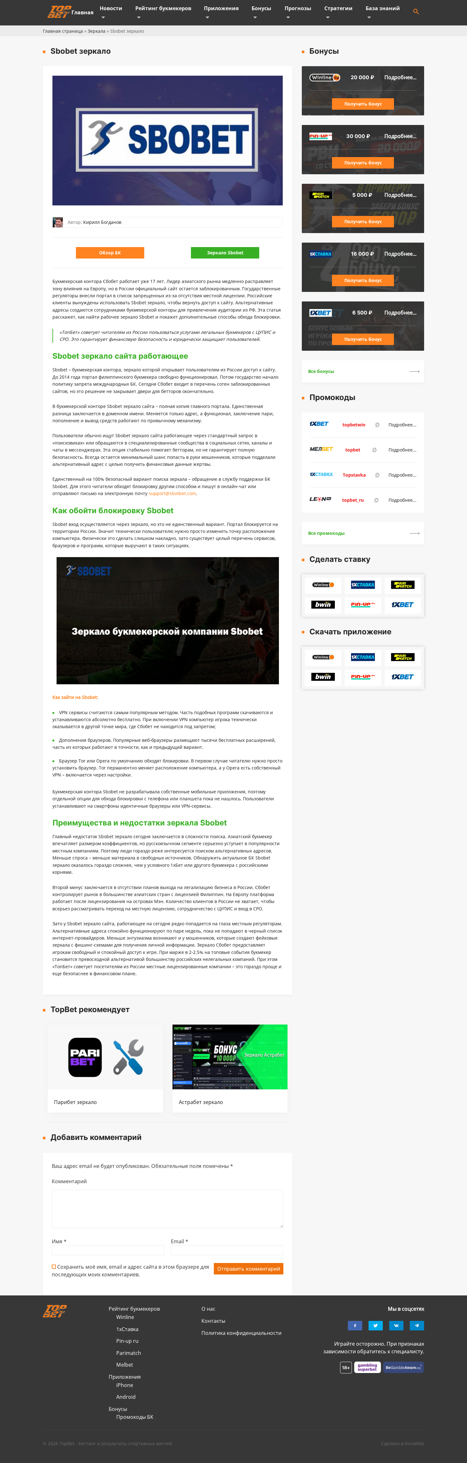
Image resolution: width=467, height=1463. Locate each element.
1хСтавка (127, 1329)
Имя (59, 1241)
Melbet (124, 1364)
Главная (82, 12)
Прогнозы (298, 8)
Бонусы (261, 8)
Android (126, 1396)
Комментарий (69, 1181)
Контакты (213, 1320)
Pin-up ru (127, 1340)
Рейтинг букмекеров (163, 8)
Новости (111, 8)
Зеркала (96, 31)
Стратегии (338, 8)
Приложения (221, 8)
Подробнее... (400, 77)
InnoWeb (414, 1443)
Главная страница (63, 31)
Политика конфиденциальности (241, 1332)
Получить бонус (363, 104)
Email (179, 1241)
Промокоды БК (134, 1416)
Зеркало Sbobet (225, 253)
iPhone (124, 1385)
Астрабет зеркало (201, 1102)
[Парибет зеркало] (105, 1087)
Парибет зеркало (75, 1102)
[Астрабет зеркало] (230, 1087)
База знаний (383, 8)
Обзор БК (110, 253)
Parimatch (128, 1352)
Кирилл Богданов (102, 222)
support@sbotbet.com (172, 493)
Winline (125, 1317)
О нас (208, 1308)
